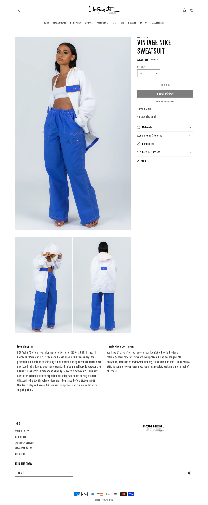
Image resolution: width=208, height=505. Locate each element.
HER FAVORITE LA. (107, 500)
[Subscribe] (69, 473)
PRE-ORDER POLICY (23, 448)
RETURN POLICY (22, 431)
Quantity (141, 67)
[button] (18, 10)
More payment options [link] (165, 101)
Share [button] (143, 161)
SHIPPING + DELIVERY (24, 442)
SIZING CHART (21, 437)
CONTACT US (20, 454)
